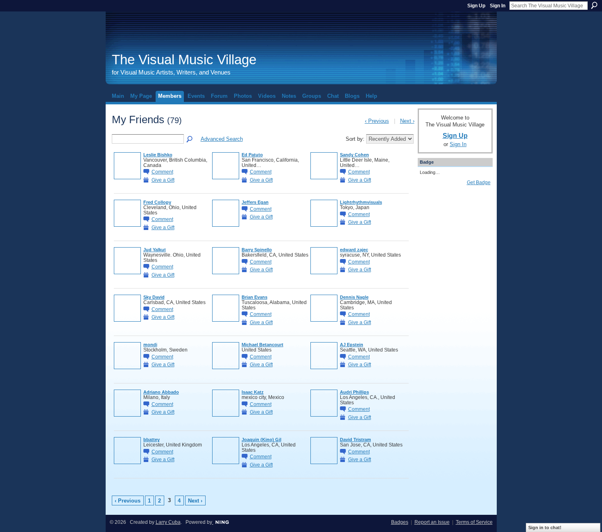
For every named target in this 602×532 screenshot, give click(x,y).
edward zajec (354, 249)
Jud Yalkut (154, 249)
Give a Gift (163, 180)
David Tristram (355, 439)
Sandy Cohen (354, 154)
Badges (399, 522)
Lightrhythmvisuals (361, 202)
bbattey (151, 439)
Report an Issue (432, 522)
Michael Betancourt (262, 344)
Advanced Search (222, 139)
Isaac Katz (253, 392)
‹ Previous (127, 501)
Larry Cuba (168, 522)
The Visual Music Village (184, 59)
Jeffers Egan (255, 202)
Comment (162, 171)
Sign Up (476, 6)
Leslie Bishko (157, 154)
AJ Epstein (351, 344)
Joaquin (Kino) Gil (261, 439)
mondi (150, 344)
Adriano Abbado (161, 392)
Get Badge (479, 182)
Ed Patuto (252, 154)
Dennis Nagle (354, 297)
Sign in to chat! (544, 527)
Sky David (154, 297)
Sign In (497, 6)
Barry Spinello (257, 249)
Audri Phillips (354, 392)
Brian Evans (254, 297)
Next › (195, 501)
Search (594, 5)
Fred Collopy (157, 202)
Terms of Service (474, 522)
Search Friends (190, 139)
